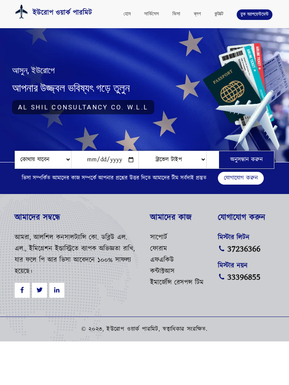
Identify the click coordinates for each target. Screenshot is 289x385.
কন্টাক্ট (219, 14)
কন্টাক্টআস (162, 271)
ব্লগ (197, 14)
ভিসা (176, 14)
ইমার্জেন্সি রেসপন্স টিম (177, 283)
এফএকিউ (162, 260)
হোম (127, 14)
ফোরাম (158, 249)
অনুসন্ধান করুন (246, 159)
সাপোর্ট (158, 238)
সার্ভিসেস (151, 14)
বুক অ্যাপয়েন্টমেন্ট (254, 14)
